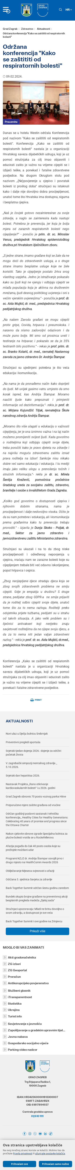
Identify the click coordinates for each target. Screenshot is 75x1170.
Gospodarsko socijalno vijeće (28, 1043)
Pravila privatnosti (22, 1153)
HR (68, 9)
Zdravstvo (27, 28)
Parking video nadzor (22, 1049)
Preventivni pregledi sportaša (23, 742)
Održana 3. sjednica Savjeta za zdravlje (29, 879)
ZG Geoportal (17, 970)
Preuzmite (11, 121)
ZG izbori (14, 964)
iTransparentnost (20, 997)
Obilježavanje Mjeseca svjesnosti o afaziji (30, 870)
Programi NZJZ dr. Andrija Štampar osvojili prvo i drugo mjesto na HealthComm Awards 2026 (34, 860)
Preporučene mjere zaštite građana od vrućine (33, 805)
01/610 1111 (37, 1116)
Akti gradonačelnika (22, 957)
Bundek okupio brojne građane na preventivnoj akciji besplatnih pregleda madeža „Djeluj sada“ (37, 898)
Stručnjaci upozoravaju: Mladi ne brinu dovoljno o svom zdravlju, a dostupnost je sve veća (35, 910)
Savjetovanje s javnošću (25, 1023)
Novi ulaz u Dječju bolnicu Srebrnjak (27, 733)
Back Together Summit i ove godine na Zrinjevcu (34, 921)
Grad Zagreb (10, 28)
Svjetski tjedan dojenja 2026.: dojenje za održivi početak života (33, 752)
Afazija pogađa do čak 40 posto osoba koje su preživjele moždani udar (33, 848)
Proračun (14, 976)
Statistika (15, 1003)
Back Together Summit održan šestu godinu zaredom (37, 888)
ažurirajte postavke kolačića (50, 1153)
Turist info (15, 1016)
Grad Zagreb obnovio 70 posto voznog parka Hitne (36, 796)
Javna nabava (18, 1036)
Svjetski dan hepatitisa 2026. (23, 775)
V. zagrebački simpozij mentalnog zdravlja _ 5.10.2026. (31, 765)
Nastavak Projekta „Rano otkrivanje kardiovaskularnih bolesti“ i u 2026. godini (30, 786)
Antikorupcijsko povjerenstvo (28, 983)
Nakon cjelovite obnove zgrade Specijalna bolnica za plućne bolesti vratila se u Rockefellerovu (37, 835)
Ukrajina (14, 1009)
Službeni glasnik (19, 990)
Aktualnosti (43, 28)
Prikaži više (37, 931)
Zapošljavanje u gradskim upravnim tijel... (36, 1030)
